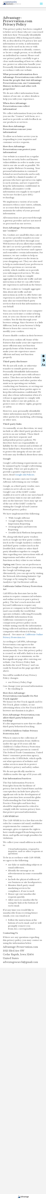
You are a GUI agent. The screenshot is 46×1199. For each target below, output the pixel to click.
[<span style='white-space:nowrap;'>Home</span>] (16, 2)
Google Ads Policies (24, 474)
